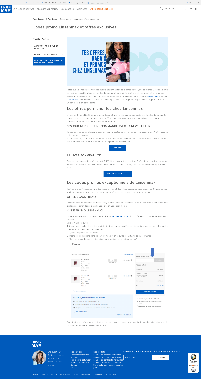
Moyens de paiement (79, 362)
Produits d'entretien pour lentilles (107, 362)
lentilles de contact (121, 216)
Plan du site (111, 375)
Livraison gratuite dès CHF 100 (55, 3)
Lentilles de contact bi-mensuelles (108, 360)
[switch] (193, 370)
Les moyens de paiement (46, 54)
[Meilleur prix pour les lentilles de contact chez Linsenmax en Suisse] (26, 3)
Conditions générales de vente (64, 375)
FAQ (72, 367)
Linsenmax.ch (154, 96)
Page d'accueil (39, 19)
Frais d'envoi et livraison (80, 360)
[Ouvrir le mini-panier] (191, 9)
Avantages (52, 19)
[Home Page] (6, 9)
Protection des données (91, 375)
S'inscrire (160, 357)
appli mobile (72, 99)
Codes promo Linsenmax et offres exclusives (48, 61)
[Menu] (197, 354)
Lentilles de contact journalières (107, 355)
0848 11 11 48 (54, 358)
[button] (186, 9)
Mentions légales (40, 375)
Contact (73, 365)
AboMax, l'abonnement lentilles (46, 47)
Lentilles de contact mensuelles (107, 357)
